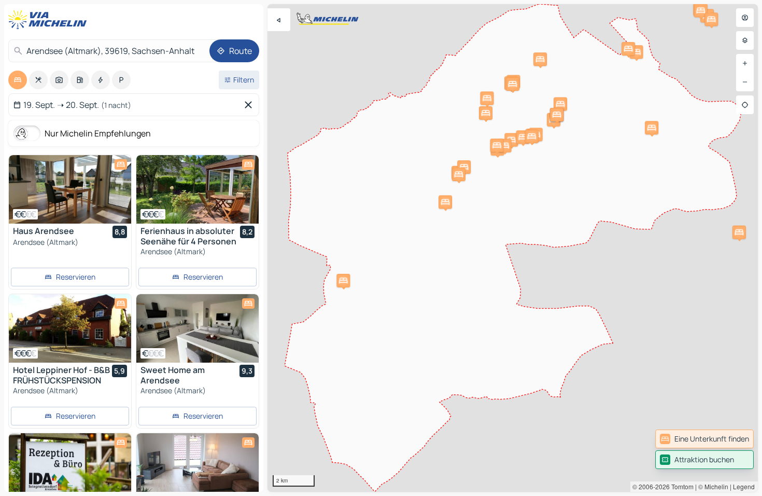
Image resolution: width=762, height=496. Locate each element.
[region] (512, 248)
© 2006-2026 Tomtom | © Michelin (680, 486)
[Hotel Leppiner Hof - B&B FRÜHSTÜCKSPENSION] (70, 328)
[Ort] (745, 104)
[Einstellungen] (745, 40)
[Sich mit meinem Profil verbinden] (745, 17)
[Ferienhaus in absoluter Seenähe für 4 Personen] (197, 189)
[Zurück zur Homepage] (49, 19)
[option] (17, 80)
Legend (744, 486)
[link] (704, 439)
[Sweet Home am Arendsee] (197, 328)
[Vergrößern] (745, 63)
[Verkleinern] (745, 82)
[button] (651, 127)
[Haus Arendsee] (70, 189)
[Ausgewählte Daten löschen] (250, 104)
